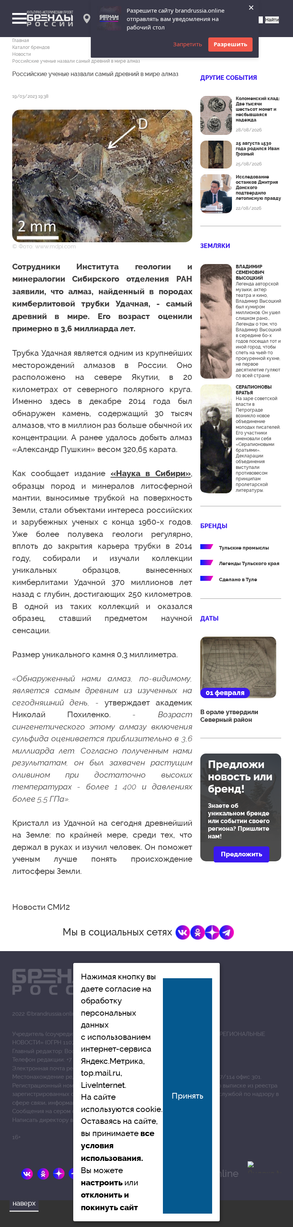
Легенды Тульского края (249, 563)
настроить (101, 1182)
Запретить (187, 44)
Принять (187, 1096)
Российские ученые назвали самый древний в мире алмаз (76, 61)
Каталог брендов (31, 47)
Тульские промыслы (244, 548)
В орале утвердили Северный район (229, 715)
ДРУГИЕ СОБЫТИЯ (228, 77)
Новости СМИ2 (41, 907)
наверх (24, 1203)
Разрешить (230, 44)
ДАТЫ (209, 618)
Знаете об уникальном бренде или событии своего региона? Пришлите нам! (239, 821)
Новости (21, 54)
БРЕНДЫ (213, 526)
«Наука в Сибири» (151, 473)
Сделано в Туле (238, 579)
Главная (20, 40)
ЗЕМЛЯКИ (215, 246)
